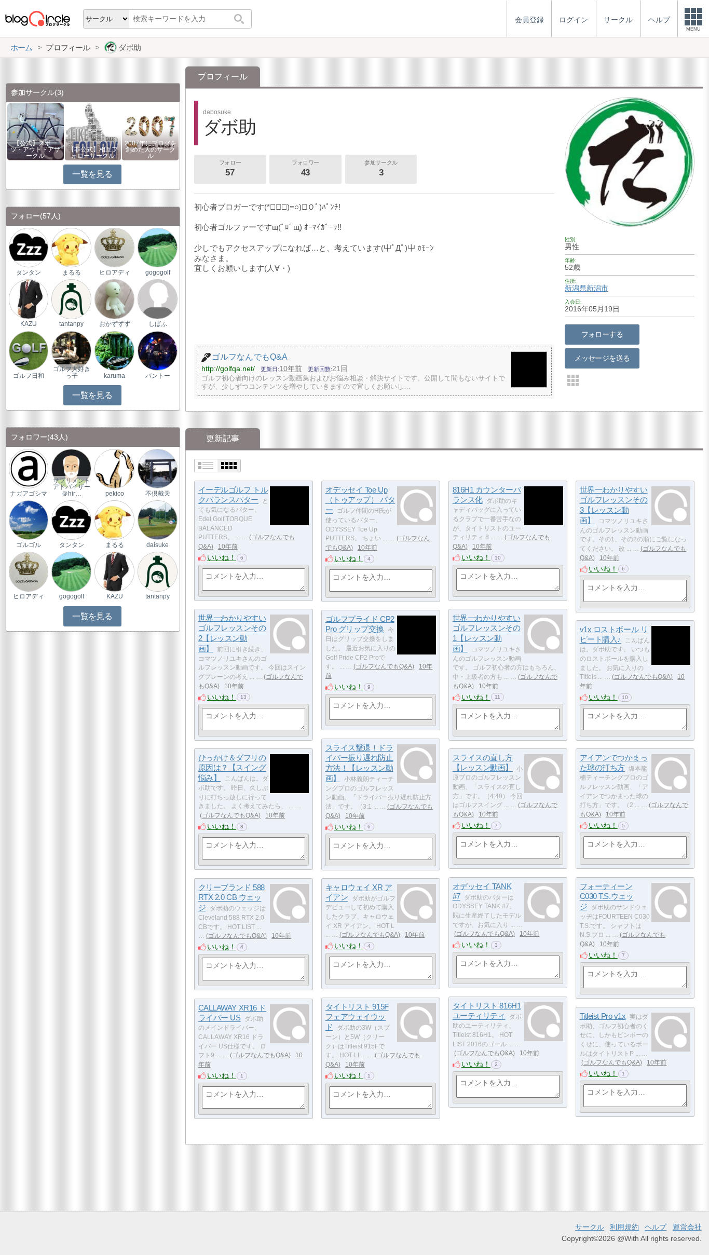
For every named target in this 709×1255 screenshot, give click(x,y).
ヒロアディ (114, 272)
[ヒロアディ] (114, 247)
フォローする (602, 334)
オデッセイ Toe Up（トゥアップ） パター (360, 499)
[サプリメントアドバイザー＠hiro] (71, 468)
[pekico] (114, 468)
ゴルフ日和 (28, 376)
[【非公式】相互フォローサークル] (93, 131)
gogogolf (157, 272)
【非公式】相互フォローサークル (93, 152)
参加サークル (380, 168)
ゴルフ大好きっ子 (71, 372)
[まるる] (71, 247)
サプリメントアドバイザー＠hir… (71, 487)
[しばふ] (157, 299)
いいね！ (221, 557)
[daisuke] (157, 520)
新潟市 (597, 288)
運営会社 (687, 1227)
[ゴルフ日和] (28, 350)
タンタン (28, 272)
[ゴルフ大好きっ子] (71, 350)
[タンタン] (28, 247)
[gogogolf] (157, 247)
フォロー (230, 168)
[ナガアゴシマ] (28, 468)
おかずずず (114, 324)
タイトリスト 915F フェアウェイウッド (357, 1016)
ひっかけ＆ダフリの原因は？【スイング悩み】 (232, 767)
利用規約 (624, 1227)
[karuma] (114, 350)
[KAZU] (28, 299)
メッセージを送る (602, 358)
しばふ (157, 324)
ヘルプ (655, 1227)
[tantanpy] (71, 299)
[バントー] (157, 350)
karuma (114, 376)
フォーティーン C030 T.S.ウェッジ (607, 896)
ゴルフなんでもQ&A (384, 666)
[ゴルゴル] (28, 520)
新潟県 (576, 288)
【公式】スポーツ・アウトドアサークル (35, 149)
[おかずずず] (114, 299)
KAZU (28, 324)
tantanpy (71, 324)
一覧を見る (92, 174)
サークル (589, 1227)
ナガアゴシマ (28, 493)
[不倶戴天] (157, 468)
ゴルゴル (28, 545)
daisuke (157, 545)
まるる (71, 272)
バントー (157, 376)
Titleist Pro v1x (603, 1016)
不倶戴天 (157, 493)
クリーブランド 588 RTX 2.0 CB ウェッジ (231, 897)
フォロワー (305, 168)
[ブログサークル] (37, 18)
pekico (114, 493)
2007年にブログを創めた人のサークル (150, 149)
